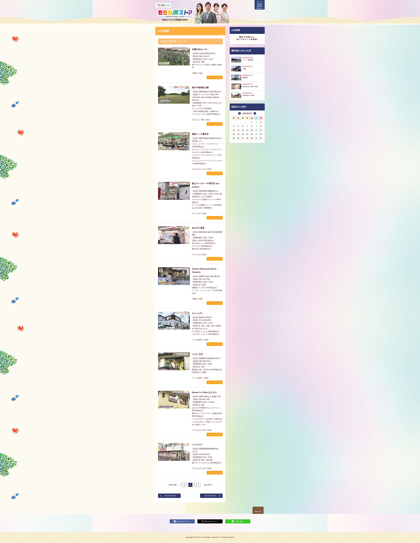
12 (238, 130)
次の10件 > (208, 485)
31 (261, 138)
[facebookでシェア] (182, 521)
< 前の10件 (172, 485)
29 (252, 138)
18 (234, 134)
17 (261, 130)
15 (252, 130)
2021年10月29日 (170, 496)
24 (261, 134)
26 (238, 138)
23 (256, 134)
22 (252, 134)
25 (234, 138)
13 (243, 130)
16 (256, 130)
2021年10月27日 (210, 496)
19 (238, 134)
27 (243, 138)
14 (247, 130)
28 (247, 138)
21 (247, 134)
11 (234, 130)
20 (243, 134)
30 (256, 138)
